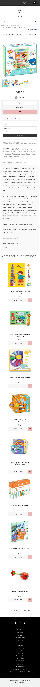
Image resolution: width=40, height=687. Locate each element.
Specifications (21, 163)
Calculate (21, 135)
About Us (20, 643)
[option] (20, 59)
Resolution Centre (20, 637)
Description (7, 163)
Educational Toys (14, 25)
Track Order (20, 635)
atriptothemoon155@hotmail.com (21, 669)
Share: (30, 30)
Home (2, 25)
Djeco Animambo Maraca (20, 591)
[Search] (35, 22)
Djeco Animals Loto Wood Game (20, 548)
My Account (26, 3)
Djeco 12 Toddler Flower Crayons (20, 377)
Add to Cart (18, 300)
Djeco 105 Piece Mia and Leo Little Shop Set (14, 27)
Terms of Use (20, 651)
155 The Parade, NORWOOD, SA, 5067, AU (21, 671)
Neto (26, 683)
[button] (34, 681)
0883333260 (21, 666)
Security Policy (20, 658)
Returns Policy (20, 656)
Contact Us (20, 645)
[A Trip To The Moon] (20, 12)
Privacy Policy (20, 653)
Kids (7, 25)
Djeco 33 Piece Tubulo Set (20, 505)
